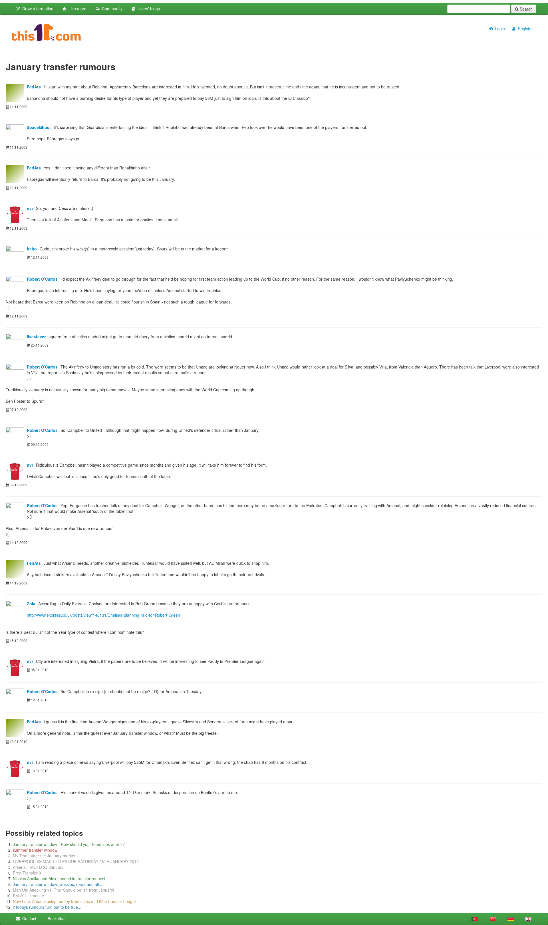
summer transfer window (35, 850)
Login (499, 28)
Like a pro (76, 8)
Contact (28, 918)
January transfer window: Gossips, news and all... (57, 884)
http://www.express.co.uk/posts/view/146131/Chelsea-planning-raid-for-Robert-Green (103, 615)
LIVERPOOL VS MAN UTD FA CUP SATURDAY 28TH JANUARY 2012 (76, 861)
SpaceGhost (39, 127)
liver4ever (36, 336)
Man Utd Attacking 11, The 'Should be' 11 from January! (63, 890)
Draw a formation (36, 8)
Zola (31, 603)
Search (526, 9)
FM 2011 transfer (28, 895)
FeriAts (34, 87)
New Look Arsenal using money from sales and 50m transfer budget (74, 901)
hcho (32, 249)
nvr (30, 208)
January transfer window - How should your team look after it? (69, 844)
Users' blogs (147, 8)
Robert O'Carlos (42, 279)
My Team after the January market (44, 856)
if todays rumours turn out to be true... (47, 907)
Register (524, 28)
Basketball (55, 918)
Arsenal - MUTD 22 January (38, 867)
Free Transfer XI (28, 873)
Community (111, 8)
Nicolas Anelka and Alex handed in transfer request (59, 878)
